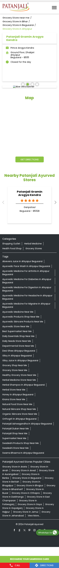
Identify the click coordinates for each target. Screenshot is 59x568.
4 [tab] (36, 84)
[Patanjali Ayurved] (15, 8)
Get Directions (29, 159)
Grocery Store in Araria (14, 466)
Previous (4, 202)
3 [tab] (32, 84)
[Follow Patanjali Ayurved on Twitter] (24, 530)
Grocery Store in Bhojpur (30, 485)
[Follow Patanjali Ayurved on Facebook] (14, 530)
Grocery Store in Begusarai (26, 478)
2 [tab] (27, 84)
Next (54, 202)
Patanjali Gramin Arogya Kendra (29, 193)
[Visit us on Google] (19, 530)
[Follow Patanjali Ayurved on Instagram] (34, 530)
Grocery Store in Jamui (25, 511)
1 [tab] (22, 84)
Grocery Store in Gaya (30, 504)
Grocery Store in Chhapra (26, 493)
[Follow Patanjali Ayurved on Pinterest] (29, 530)
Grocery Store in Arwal (23, 470)
